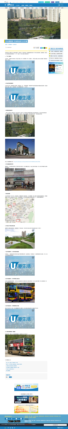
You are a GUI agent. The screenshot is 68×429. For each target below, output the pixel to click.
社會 (60, 416)
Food (17, 2)
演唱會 (6, 7)
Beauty (21, 2)
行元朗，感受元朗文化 (10, 369)
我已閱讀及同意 (55, 424)
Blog (24, 2)
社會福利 (34, 417)
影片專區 (41, 7)
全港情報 (10, 44)
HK (10, 2)
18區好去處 (51, 7)
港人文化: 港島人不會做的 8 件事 (12, 362)
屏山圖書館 (8, 370)
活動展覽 (26, 416)
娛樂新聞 (26, 5)
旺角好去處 (56, 416)
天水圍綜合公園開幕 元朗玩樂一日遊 (12, 367)
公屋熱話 (22, 5)
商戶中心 (52, 2)
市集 (29, 416)
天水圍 (10, 377)
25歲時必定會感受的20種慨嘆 (11, 365)
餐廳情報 (26, 417)
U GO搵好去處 (41, 2)
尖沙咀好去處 (35, 416)
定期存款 (30, 5)
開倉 (32, 416)
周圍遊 (46, 7)
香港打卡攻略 (57, 7)
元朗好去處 (46, 416)
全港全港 (14, 44)
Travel (13, 2)
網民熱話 (26, 420)
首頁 (6, 44)
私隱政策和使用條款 (28, 424)
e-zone (28, 2)
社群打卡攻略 (48, 2)
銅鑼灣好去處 (41, 416)
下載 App (58, 2)
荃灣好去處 (51, 416)
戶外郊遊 (30, 417)
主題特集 (62, 7)
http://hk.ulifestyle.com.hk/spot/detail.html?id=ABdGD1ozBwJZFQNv (27, 161)
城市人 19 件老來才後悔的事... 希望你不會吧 (14, 364)
